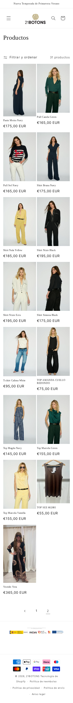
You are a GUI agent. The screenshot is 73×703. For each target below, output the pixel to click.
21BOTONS (33, 676)
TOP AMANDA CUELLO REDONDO (51, 382)
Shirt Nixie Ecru (12, 315)
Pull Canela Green (46, 117)
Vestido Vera (10, 586)
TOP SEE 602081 (46, 507)
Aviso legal (38, 694)
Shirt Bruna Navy (46, 185)
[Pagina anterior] (25, 611)
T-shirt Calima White (14, 380)
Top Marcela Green (47, 448)
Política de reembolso (43, 681)
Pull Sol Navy (10, 185)
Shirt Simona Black (47, 315)
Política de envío (54, 687)
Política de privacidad (26, 687)
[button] (8, 18)
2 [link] (48, 611)
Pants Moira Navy (13, 120)
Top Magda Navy (12, 448)
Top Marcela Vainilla (14, 513)
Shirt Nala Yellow (13, 250)
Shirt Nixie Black (46, 250)
